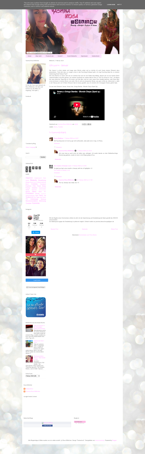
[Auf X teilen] (87, 124)
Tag (45, 195)
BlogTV (35, 182)
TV (27, 199)
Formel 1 (60, 56)
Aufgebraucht (38, 178)
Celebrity (34, 184)
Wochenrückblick (32, 201)
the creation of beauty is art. (62, 166)
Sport (41, 195)
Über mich (39, 56)
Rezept (37, 193)
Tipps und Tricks (41, 197)
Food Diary (41, 186)
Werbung (43, 199)
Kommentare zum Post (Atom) (87, 235)
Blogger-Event (29, 182)
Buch (27, 184)
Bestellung (42, 180)
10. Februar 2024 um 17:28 (84, 180)
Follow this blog (47, 425)
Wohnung (42, 201)
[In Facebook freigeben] (88, 124)
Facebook (43, 184)
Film (34, 186)
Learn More (111, 4)
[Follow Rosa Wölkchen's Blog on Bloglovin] (80, 423)
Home (29, 56)
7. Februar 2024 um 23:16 (84, 150)
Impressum (84, 56)
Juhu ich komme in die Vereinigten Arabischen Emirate (39, 327)
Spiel (36, 195)
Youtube (60, 127)
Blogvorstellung (41, 182)
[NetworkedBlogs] (47, 423)
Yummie (36, 203)
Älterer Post (114, 229)
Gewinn (34, 188)
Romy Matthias (58, 138)
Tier (35, 197)
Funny (28, 188)
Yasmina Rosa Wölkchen (66, 150)
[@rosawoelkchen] (30, 218)
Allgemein (29, 178)
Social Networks (72, 56)
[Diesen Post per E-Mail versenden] (83, 124)
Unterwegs (34, 199)
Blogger (114, 440)
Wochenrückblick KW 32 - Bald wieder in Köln (39, 357)
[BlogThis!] (85, 124)
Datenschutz (95, 56)
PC (45, 191)
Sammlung (43, 193)
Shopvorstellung (30, 195)
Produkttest (30, 193)
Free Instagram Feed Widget (36, 287)
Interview (34, 189)
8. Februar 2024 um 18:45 (79, 166)
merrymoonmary (99, 440)
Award (27, 180)
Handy (27, 189)
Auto (44, 178)
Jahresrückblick (42, 189)
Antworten (57, 143)
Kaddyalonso (29, 388)
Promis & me (49, 56)
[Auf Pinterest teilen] (90, 124)
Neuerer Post (54, 229)
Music (55, 127)
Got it (119, 4)
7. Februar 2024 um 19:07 (71, 138)
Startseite (84, 229)
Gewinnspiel (42, 188)
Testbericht (29, 197)
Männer (28, 191)
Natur (40, 191)
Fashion (28, 186)
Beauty (33, 180)
